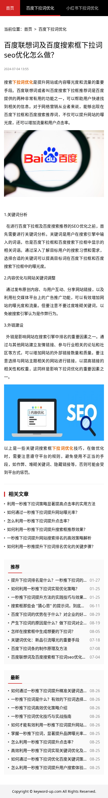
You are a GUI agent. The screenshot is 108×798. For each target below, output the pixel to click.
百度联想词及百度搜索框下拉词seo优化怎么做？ (49, 657)
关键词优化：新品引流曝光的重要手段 (45, 640)
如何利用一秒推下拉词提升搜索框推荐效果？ (47, 529)
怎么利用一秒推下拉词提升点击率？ (39, 521)
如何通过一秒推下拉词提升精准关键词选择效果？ (49, 690)
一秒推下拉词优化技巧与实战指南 (41, 716)
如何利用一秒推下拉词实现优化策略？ (45, 588)
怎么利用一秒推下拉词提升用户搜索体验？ (49, 767)
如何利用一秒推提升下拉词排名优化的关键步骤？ (51, 546)
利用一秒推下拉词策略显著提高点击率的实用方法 (51, 504)
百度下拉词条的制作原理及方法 (39, 648)
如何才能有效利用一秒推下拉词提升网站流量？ (49, 725)
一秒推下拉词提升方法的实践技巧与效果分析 (49, 597)
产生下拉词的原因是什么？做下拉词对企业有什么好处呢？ (49, 623)
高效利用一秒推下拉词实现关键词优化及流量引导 (49, 750)
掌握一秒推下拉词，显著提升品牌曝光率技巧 (49, 733)
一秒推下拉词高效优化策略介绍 (39, 708)
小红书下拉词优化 (82, 8)
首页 (10, 8)
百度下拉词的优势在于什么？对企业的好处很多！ (49, 614)
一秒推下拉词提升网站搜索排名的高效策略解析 (49, 538)
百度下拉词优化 (40, 8)
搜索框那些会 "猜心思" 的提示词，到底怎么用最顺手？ (49, 606)
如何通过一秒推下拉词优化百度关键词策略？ (49, 759)
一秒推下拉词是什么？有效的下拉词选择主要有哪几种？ (49, 699)
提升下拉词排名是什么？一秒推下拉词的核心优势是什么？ (49, 580)
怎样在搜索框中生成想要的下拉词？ (43, 631)
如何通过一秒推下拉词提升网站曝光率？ (43, 512)
